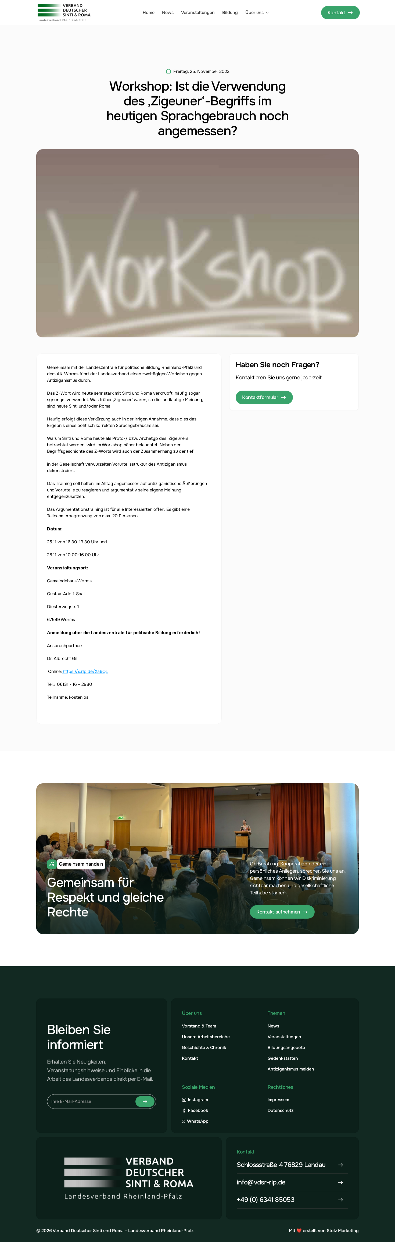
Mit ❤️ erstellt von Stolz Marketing (324, 1230)
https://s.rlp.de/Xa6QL (85, 671)
